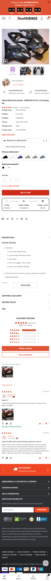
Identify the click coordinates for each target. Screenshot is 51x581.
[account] (41, 18)
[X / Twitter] (8, 219)
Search (5, 557)
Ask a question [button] (25, 355)
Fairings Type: (7, 110)
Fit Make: (5, 114)
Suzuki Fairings (23, 552)
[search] (9, 18)
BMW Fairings (40, 555)
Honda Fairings (8, 552)
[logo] (27, 18)
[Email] (26, 219)
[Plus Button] (17, 180)
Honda (20, 114)
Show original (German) (13, 426)
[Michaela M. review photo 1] (8, 414)
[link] (5, 61)
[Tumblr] (17, 219)
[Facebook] (3, 219)
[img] (6, 392)
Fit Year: (4, 122)
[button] (7, 107)
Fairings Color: (7, 126)
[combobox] (25, 140)
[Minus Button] (4, 180)
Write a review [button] (25, 348)
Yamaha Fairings (39, 552)
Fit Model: (5, 118)
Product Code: (7, 130)
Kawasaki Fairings (9, 555)
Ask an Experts (18, 85)
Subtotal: (5, 186)
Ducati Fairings (26, 555)
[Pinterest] (12, 219)
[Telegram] (22, 219)
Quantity (5, 175)
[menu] (4, 18)
